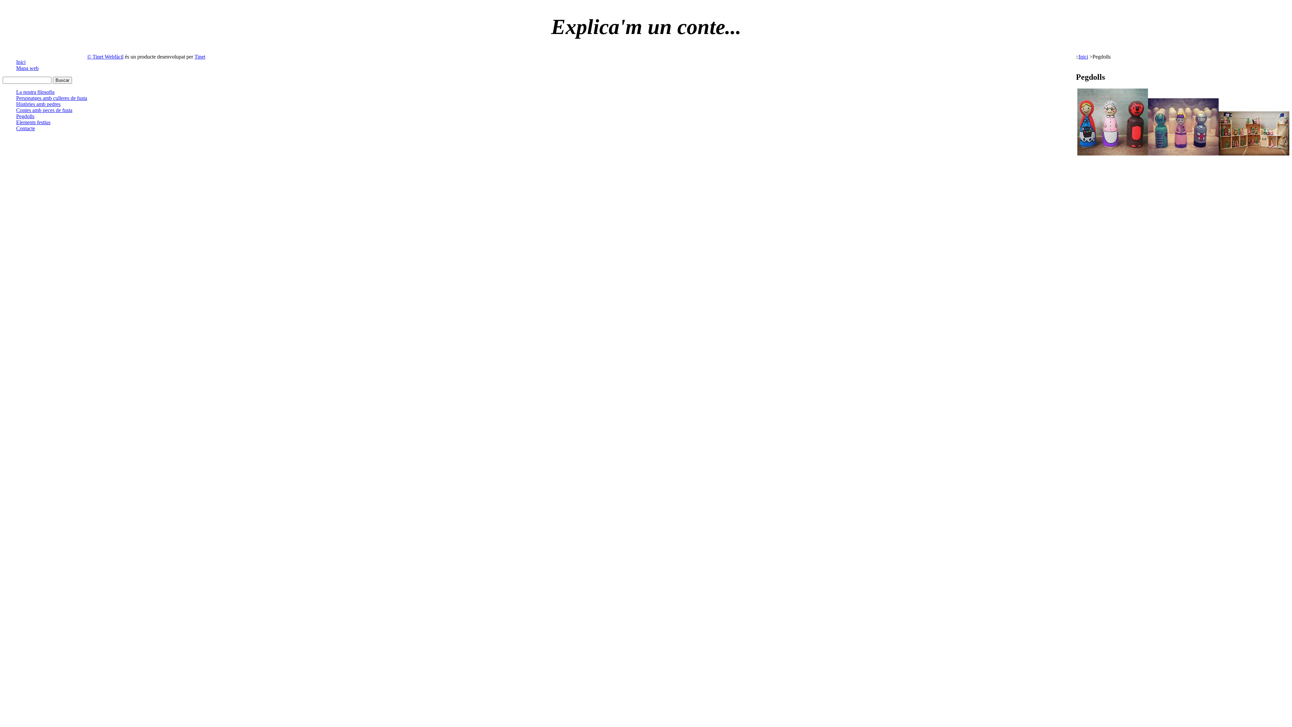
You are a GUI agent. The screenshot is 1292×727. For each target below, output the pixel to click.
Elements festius (33, 122)
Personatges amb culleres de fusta (51, 98)
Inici (21, 62)
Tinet (199, 57)
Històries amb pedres (38, 104)
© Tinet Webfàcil (105, 57)
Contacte (25, 128)
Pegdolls (25, 116)
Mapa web (27, 68)
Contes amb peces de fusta (44, 110)
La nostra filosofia (35, 92)
